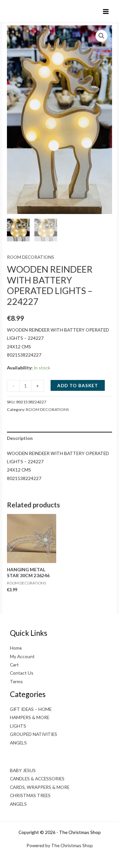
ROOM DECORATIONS (30, 257)
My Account (22, 656)
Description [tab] (20, 438)
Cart (14, 664)
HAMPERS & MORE (29, 717)
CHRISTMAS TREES (30, 795)
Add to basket (77, 385)
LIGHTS (18, 726)
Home (16, 648)
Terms (16, 681)
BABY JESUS (23, 770)
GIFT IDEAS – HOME (31, 709)
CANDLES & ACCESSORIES (37, 778)
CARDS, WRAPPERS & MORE (39, 787)
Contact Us (21, 673)
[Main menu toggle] (105, 11)
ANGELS (18, 742)
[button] (101, 36)
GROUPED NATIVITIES (33, 734)
